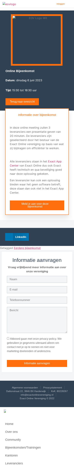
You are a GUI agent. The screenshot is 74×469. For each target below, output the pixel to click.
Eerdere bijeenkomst (27, 248)
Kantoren (11, 455)
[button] (17, 237)
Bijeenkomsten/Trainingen (23, 447)
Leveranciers (14, 463)
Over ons (11, 432)
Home (9, 424)
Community (13, 439)
